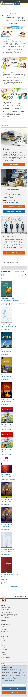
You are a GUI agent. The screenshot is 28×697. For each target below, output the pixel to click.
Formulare (3, 654)
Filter (3, 268)
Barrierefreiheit (4, 619)
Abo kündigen (4, 655)
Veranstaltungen (5, 649)
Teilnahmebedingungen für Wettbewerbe (10, 615)
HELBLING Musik (5, 611)
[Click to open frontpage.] (2, 2)
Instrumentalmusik (5, 642)
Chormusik (3, 640)
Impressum (3, 620)
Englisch (3, 628)
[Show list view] (4, 275)
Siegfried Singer (6, 329)
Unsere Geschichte (5, 607)
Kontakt (3, 652)
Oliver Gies (15, 479)
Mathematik (4, 629)
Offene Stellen (4, 659)
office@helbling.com (12, 202)
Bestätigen (17, 3)
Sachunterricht (4, 633)
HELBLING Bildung (5, 609)
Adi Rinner (5, 579)
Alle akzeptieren (14, 692)
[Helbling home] (4, 599)
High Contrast (20, 596)
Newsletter (3, 647)
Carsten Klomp (6, 303)
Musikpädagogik (5, 631)
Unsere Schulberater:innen (14, 211)
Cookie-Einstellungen (14, 685)
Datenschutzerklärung (8, 680)
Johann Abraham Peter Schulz (17, 303)
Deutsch (3, 626)
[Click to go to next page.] (7, 278)
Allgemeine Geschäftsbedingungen (9, 614)
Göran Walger (6, 479)
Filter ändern (14, 586)
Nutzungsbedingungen (6, 612)
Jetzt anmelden (14, 164)
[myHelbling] (20, 2)
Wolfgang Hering (7, 429)
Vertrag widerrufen (5, 657)
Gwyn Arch (5, 354)
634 (5, 278)
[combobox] (7, 3)
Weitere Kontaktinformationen (14, 206)
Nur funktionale (14, 688)
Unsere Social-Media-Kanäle (14, 253)
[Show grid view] (2, 275)
